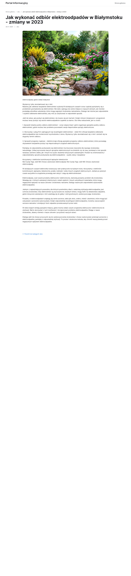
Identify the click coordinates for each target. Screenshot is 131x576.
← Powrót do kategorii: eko (33, 234)
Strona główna (120, 3)
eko (18, 12)
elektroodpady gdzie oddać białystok (36, 100)
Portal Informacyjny (17, 3)
